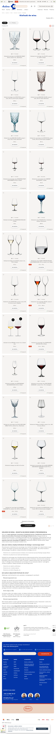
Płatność (26, 667)
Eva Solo (45, 607)
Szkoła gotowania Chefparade (43, 676)
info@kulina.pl (8, 698)
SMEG (15, 666)
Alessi (15, 664)
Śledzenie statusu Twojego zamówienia (45, 680)
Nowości (46, 9)
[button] (28, 23)
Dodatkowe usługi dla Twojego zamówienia (29, 665)
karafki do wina (22, 538)
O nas (40, 684)
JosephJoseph (17, 670)
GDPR (25, 676)
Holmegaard (5, 609)
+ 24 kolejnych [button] (28, 525)
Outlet (4, 678)
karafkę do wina (6, 614)
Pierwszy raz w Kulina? (44, 664)
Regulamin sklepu (28, 674)
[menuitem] (3, 10)
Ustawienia (10, 731)
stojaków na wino (32, 614)
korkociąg (48, 613)
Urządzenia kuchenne (5, 667)
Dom (4, 676)
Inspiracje (40, 9)
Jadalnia (5, 664)
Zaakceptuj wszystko (42, 728)
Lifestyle (5, 674)
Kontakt (26, 678)
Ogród (4, 669)
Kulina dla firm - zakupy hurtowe (44, 673)
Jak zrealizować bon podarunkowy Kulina (44, 667)
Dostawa (26, 669)
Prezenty (52, 9)
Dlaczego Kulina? (43, 682)
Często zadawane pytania (45, 669)
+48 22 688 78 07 (9, 693)
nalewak (14, 614)
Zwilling (15, 672)
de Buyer (16, 675)
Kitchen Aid (16, 668)
